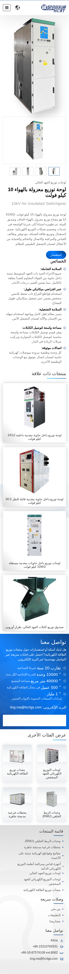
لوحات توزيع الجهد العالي (45, 873)
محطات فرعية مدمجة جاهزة (42, 847)
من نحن (56, 909)
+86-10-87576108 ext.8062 (39, 952)
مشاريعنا (55, 921)
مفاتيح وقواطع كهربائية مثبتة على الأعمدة (40, 855)
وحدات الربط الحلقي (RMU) (43, 841)
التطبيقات (54, 915)
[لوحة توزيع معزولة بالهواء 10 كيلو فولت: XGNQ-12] (34, 66)
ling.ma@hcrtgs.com (26, 707)
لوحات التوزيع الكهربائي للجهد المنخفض (42, 881)
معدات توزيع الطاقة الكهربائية (42, 890)
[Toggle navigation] (7, 7)
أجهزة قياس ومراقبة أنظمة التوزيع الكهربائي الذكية (39, 866)
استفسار (56, 254)
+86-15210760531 (45, 946)
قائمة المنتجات (51, 831)
